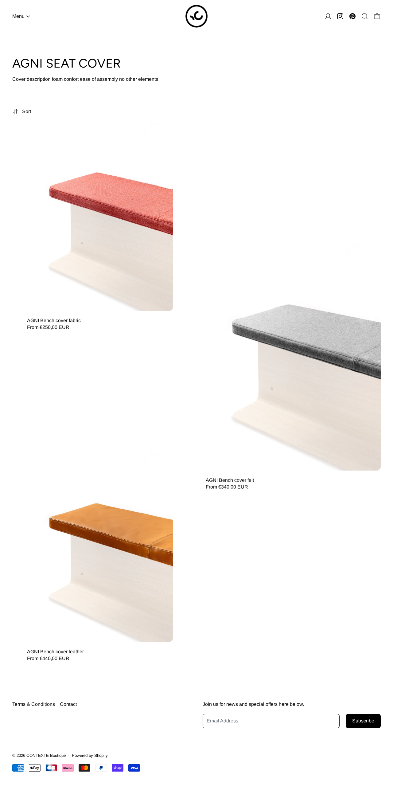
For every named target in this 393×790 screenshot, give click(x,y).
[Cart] (377, 16)
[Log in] (328, 16)
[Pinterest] (352, 16)
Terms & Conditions (33, 704)
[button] (364, 16)
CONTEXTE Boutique (46, 755)
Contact (68, 704)
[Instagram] (340, 16)
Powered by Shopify (90, 755)
